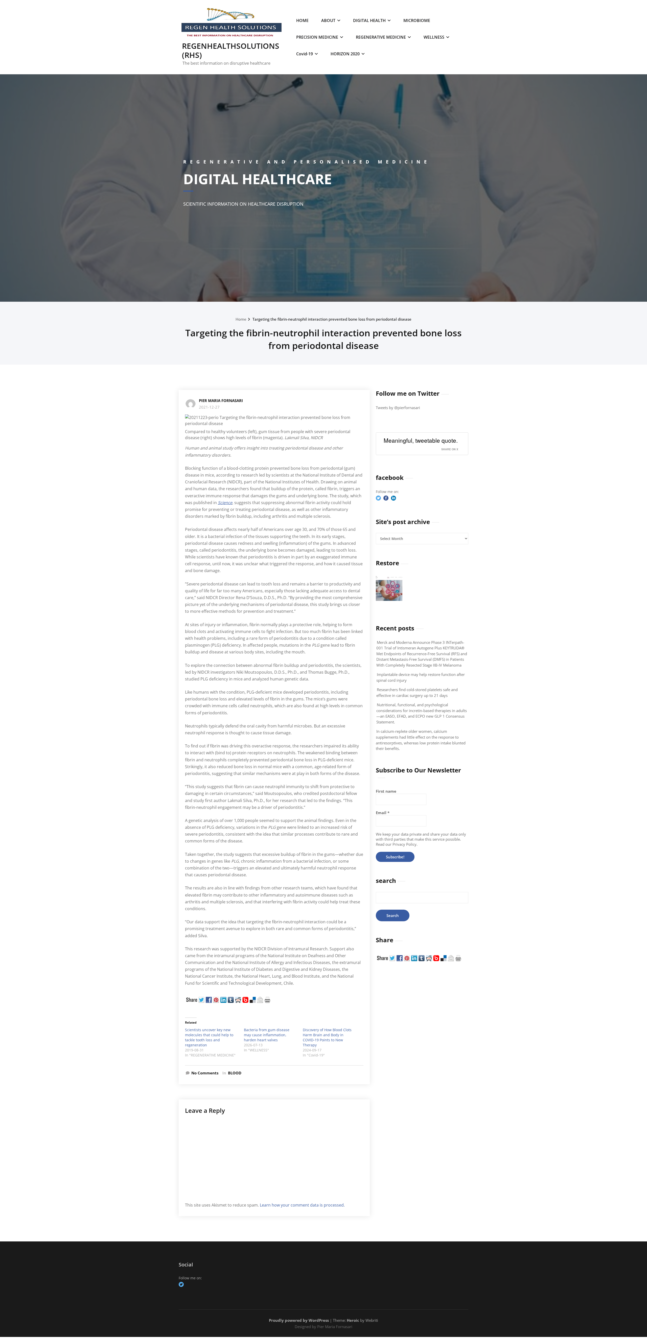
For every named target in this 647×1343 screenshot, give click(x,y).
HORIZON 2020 (345, 54)
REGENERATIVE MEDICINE (381, 37)
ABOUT (328, 20)
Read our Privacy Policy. (397, 844)
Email (382, 812)
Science (225, 502)
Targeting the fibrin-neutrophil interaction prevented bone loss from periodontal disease (331, 319)
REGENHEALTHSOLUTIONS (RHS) (230, 50)
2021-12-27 (209, 407)
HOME (302, 20)
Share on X (449, 449)
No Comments (204, 1072)
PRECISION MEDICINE (317, 37)
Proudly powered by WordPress (299, 1320)
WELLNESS (434, 37)
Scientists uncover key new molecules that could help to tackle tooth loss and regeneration (209, 1037)
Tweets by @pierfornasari (398, 407)
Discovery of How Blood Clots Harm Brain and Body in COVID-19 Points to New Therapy (327, 1037)
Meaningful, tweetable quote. (421, 440)
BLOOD (234, 1072)
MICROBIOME (416, 20)
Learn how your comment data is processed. (302, 1205)
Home (241, 319)
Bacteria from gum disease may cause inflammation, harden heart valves (266, 1034)
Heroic (353, 1320)
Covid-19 (304, 54)
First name (386, 791)
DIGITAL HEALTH (369, 20)
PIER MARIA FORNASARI (221, 400)
